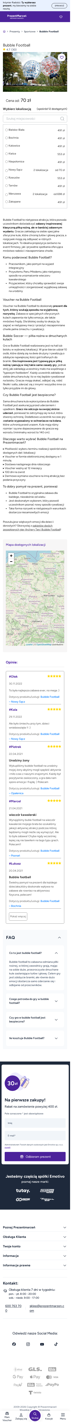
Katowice (14, 145)
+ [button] (11, 555)
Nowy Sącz (15, 169)
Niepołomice (16, 161)
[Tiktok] (56, 1344)
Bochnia (13, 137)
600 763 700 (13, 1308)
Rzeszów (14, 177)
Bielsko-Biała (16, 130)
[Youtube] (42, 1344)
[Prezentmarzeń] (16, 17)
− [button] (11, 561)
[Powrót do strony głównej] (4, 31)
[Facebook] (14, 1344)
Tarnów (13, 185)
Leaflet (29, 644)
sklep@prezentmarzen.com (47, 1308)
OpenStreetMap (43, 644)
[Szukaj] (62, 118)
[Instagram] (28, 1344)
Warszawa (15, 193)
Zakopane (15, 201)
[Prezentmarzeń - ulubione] (61, 16)
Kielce (12, 153)
